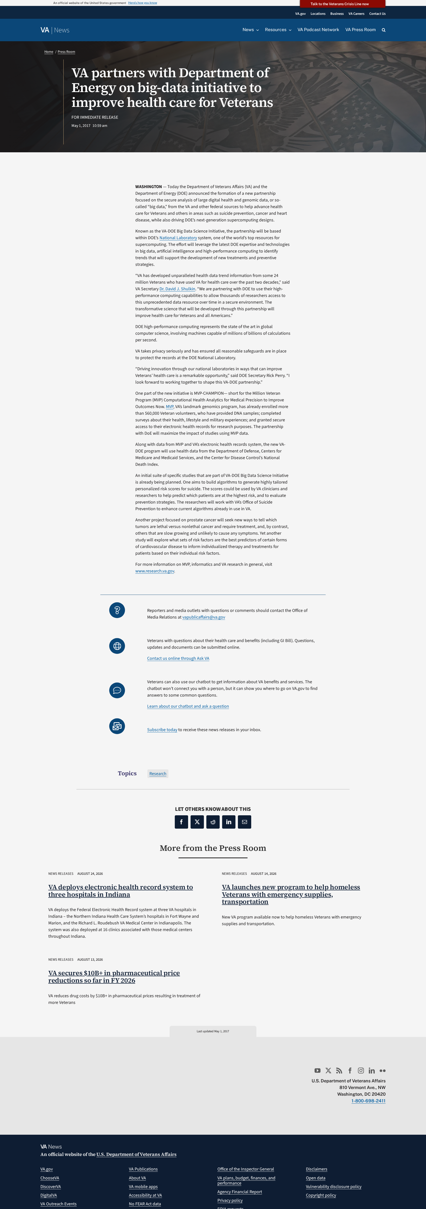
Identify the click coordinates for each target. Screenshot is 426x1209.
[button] (384, 30)
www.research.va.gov (154, 571)
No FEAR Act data (145, 1204)
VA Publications (143, 1169)
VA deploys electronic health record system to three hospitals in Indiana (120, 890)
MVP (169, 407)
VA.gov (46, 1169)
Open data (315, 1178)
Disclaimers (316, 1169)
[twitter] (328, 1070)
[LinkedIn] (229, 822)
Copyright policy (321, 1195)
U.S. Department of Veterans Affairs (136, 1154)
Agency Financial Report (239, 1192)
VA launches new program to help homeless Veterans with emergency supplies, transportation (291, 894)
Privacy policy (230, 1200)
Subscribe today (162, 730)
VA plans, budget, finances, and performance (246, 1181)
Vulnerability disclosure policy (333, 1187)
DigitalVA (48, 1195)
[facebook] (350, 1070)
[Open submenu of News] (256, 29)
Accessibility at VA (145, 1195)
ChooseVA (49, 1178)
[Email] (244, 822)
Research (157, 774)
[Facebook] (181, 822)
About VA (137, 1178)
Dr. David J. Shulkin (177, 289)
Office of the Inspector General (245, 1169)
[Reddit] (213, 822)
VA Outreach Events (58, 1204)
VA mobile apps (143, 1187)
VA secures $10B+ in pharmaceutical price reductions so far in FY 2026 (114, 976)
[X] (197, 822)
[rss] (339, 1070)
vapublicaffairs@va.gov (203, 617)
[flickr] (383, 1070)
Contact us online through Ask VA (178, 658)
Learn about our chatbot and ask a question (188, 706)
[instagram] (361, 1070)
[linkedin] (372, 1070)
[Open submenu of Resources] (288, 29)
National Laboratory (178, 238)
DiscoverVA (50, 1187)
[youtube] (317, 1070)
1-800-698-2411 (369, 1100)
